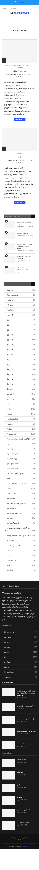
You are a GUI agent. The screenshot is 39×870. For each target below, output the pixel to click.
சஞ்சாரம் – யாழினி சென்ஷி (25, 719)
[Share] (4, 60)
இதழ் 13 (21, 374)
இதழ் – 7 (21, 344)
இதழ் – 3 (21, 325)
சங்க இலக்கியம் (21, 419)
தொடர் (21, 478)
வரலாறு (21, 555)
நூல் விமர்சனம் (21, 493)
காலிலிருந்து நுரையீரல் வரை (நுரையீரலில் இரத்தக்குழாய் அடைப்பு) (26, 693)
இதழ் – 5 (21, 335)
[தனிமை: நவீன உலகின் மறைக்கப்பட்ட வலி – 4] (9, 270)
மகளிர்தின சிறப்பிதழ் (21, 513)
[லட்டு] (19, 139)
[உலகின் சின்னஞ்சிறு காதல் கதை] (9, 224)
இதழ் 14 (21, 379)
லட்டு (20, 157)
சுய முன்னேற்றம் (21, 459)
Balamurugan (19, 30)
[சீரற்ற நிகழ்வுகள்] (19, 51)
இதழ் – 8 (21, 349)
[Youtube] (26, 838)
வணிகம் (21, 550)
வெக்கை (19, 797)
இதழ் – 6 (21, 340)
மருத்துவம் (21, 518)
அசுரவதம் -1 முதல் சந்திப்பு (25, 706)
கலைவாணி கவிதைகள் (24, 744)
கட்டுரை (21, 409)
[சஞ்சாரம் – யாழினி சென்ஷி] (8, 720)
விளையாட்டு (21, 560)
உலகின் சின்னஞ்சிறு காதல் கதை (24, 223)
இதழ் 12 (21, 369)
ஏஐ (21, 404)
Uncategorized (21, 295)
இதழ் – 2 (21, 320)
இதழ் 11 (21, 364)
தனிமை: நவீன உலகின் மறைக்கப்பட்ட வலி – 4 (23, 268)
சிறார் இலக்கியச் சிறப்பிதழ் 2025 (21, 439)
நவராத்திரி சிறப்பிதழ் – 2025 (21, 483)
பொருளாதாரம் (21, 508)
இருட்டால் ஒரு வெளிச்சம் (25, 810)
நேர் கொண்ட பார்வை (23, 785)
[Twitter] (17, 838)
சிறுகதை (21, 449)
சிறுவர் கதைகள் (21, 454)
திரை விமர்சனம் (21, 468)
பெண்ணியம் (21, 498)
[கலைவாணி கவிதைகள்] (8, 745)
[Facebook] (12, 838)
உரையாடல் (21, 399)
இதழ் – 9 (21, 354)
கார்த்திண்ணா (21, 760)
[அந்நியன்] (8, 775)
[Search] (37, 2)
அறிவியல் (21, 305)
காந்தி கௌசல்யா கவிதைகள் (26, 731)
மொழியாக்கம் (21, 540)
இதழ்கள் (21, 389)
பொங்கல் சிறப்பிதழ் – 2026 (21, 503)
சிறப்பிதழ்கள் (21, 434)
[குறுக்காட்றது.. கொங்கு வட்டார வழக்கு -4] (9, 259)
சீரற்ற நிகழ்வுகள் (19, 71)
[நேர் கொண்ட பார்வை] (8, 788)
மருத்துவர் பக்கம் (21, 523)
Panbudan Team (27, 846)
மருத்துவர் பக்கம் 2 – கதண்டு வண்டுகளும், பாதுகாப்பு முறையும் (25, 246)
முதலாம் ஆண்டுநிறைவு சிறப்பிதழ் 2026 (19, 529)
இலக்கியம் (21, 394)
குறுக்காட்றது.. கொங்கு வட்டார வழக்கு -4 (25, 257)
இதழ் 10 (21, 359)
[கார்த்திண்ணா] (8, 763)
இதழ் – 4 (21, 330)
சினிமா (21, 429)
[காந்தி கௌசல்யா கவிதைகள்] (8, 732)
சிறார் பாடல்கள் (21, 444)
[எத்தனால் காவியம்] (8, 825)
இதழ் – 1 (21, 315)
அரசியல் (21, 300)
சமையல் (21, 424)
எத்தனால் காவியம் (23, 822)
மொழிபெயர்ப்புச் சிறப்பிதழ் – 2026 (21, 535)
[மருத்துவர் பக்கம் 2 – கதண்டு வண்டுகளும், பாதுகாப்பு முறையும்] (9, 246)
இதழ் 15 (21, 384)
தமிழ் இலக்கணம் (21, 464)
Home (4, 8)
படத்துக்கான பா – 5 (22, 233)
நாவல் (21, 488)
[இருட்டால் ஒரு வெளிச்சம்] (8, 813)
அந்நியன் (20, 772)
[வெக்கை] (8, 800)
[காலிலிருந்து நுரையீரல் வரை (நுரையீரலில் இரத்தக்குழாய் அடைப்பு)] (8, 692)
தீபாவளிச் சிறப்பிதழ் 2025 (21, 473)
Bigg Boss (21, 290)
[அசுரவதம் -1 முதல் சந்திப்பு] (8, 707)
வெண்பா (21, 565)
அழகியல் (21, 310)
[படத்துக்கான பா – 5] (9, 235)
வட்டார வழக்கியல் (21, 545)
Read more (18, 119)
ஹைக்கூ (21, 570)
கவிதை (21, 414)
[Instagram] (22, 838)
